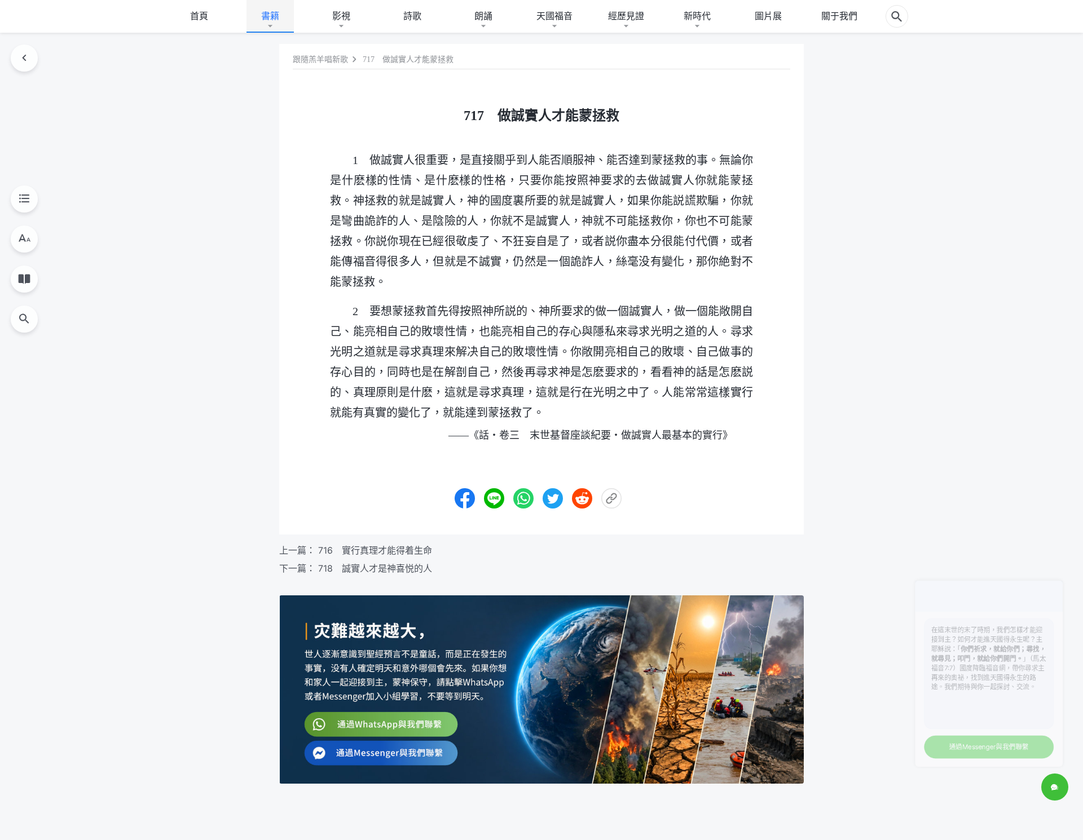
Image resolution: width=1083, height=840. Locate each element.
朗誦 (483, 15)
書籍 (270, 15)
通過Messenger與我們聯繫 (961, 739)
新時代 (697, 15)
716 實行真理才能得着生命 (375, 550)
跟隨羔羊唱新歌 (320, 59)
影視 (341, 15)
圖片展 (768, 15)
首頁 (199, 15)
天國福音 (554, 15)
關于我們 (839, 15)
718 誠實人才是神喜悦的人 (375, 568)
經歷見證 (626, 15)
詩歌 (412, 15)
